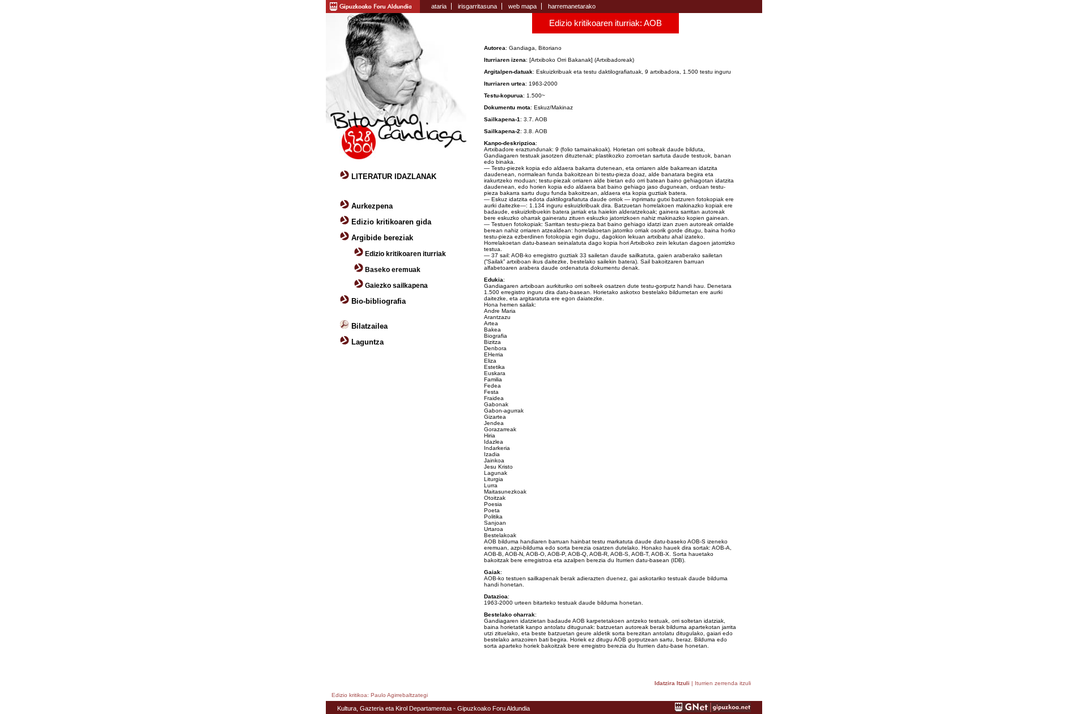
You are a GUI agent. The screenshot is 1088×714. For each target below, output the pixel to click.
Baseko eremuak (392, 270)
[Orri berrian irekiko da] (373, 5)
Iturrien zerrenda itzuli (723, 683)
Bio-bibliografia (378, 301)
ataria (439, 6)
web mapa (522, 6)
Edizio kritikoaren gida (391, 222)
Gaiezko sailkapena (396, 286)
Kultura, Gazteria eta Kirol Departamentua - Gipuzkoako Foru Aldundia (433, 708)
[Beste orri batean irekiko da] (713, 710)
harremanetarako (572, 6)
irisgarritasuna (477, 6)
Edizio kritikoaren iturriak (405, 254)
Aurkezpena (372, 206)
